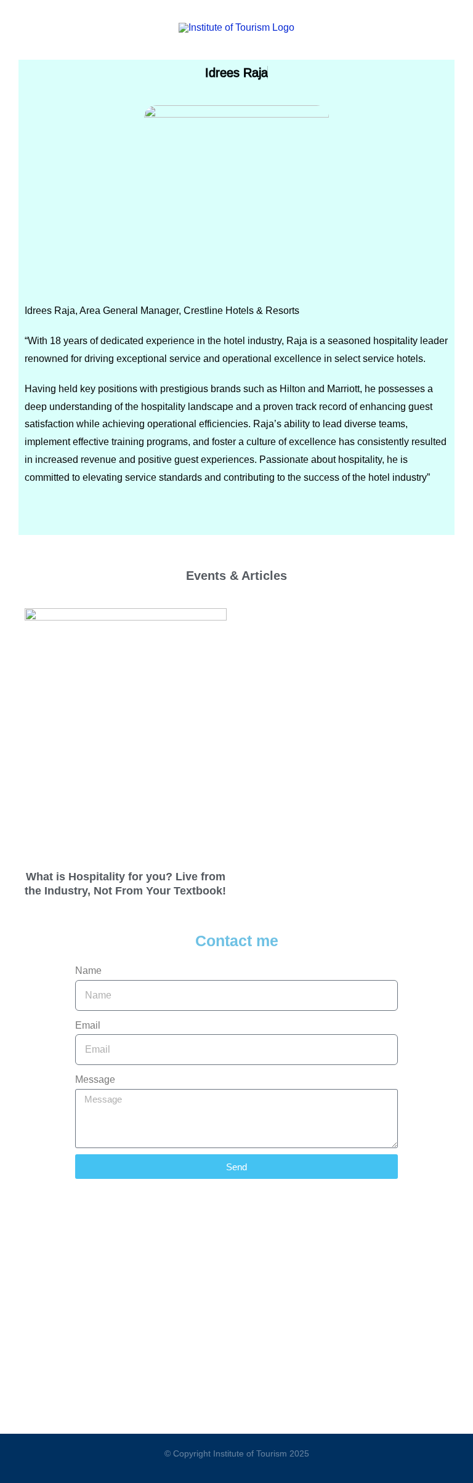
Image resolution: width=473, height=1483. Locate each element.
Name (88, 970)
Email (87, 1025)
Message (95, 1079)
